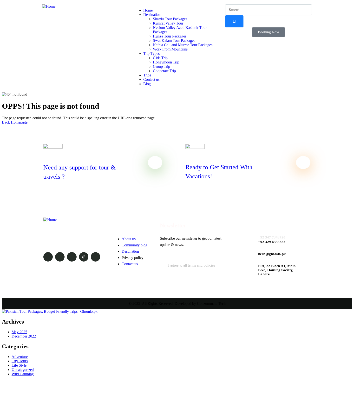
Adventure (20, 357)
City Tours (20, 361)
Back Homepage (14, 122)
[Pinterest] (95, 257)
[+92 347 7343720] (249, 238)
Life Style (19, 365)
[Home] (48, 6)
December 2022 (24, 336)
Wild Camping (23, 374)
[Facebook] (60, 257)
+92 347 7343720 (271, 237)
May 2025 (19, 332)
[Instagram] (71, 257)
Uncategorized (23, 370)
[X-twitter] (48, 257)
